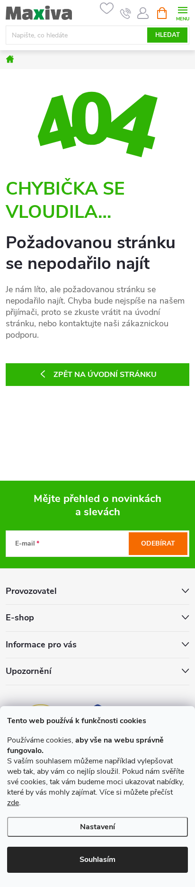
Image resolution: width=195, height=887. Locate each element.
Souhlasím (97, 859)
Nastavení (97, 827)
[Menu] (182, 12)
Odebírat (158, 543)
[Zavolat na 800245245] (126, 13)
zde (13, 802)
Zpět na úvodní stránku (105, 374)
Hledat (167, 35)
